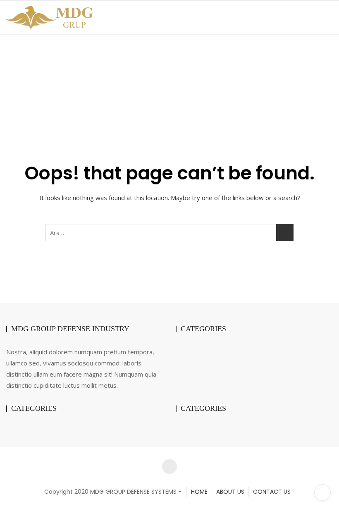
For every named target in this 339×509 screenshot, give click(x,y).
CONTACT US (272, 492)
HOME (199, 492)
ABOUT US (230, 492)
